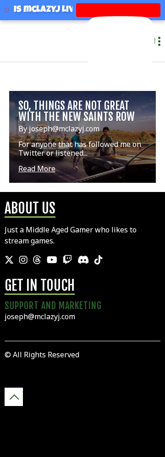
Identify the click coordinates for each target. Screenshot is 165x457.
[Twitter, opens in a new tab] (9, 260)
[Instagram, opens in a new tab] (23, 260)
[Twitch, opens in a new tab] (67, 260)
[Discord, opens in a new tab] (83, 260)
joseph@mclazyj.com (40, 316)
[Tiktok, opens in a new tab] (98, 260)
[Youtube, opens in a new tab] (52, 260)
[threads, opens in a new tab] (37, 260)
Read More (36, 169)
